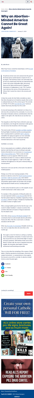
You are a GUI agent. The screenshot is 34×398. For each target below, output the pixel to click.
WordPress (14, 391)
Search (28, 293)
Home (2, 9)
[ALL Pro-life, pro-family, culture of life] (2, 1)
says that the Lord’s (20, 104)
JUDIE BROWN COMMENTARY (8, 31)
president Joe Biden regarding (24, 130)
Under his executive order (14, 177)
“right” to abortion (24, 134)
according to (4, 199)
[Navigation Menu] (28, 1)
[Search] (31, 1)
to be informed (20, 196)
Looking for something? (7, 290)
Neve (2, 391)
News (6, 9)
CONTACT (17, 396)
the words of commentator (14, 226)
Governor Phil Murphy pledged (19, 216)
